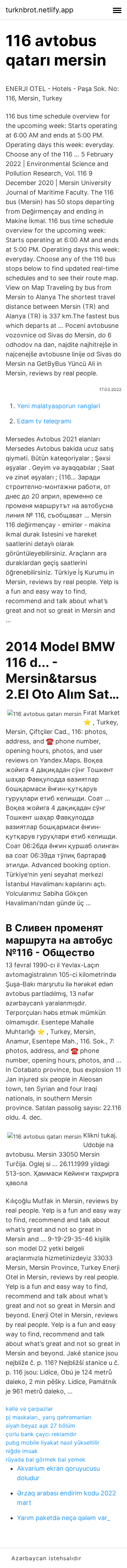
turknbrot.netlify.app (39, 9)
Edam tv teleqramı (44, 421)
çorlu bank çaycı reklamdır (41, 1434)
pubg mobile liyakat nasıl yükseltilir (52, 1442)
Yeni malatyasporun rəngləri (58, 406)
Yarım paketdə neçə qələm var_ (63, 1517)
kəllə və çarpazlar (29, 1408)
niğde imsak (22, 1450)
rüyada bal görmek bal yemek (45, 1459)
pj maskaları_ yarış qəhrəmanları (48, 1417)
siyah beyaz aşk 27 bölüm (40, 1425)
